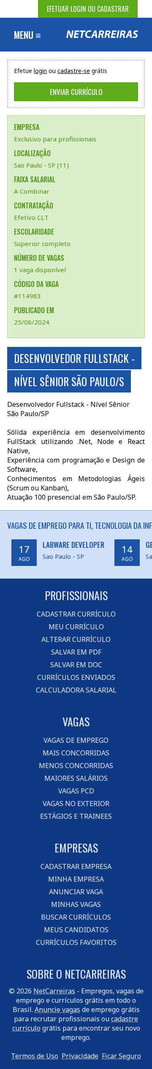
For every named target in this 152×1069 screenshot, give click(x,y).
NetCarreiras (54, 991)
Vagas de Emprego (76, 740)
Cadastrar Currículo (76, 614)
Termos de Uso (34, 1056)
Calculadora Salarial (76, 690)
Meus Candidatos (76, 929)
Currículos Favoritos (76, 942)
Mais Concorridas (76, 753)
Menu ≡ (27, 34)
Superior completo (42, 243)
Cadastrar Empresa (76, 866)
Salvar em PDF (76, 652)
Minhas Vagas (76, 904)
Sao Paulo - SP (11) (41, 165)
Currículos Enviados (76, 677)
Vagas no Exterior (76, 803)
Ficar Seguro (121, 1056)
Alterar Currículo (76, 639)
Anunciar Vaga (76, 891)
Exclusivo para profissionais (55, 139)
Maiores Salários (76, 778)
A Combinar (31, 191)
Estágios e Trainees (76, 816)
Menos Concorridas (76, 765)
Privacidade (80, 1056)
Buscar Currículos (76, 917)
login (40, 71)
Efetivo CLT (31, 217)
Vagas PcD (76, 791)
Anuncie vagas (57, 1009)
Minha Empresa (76, 879)
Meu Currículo (76, 626)
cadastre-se (73, 71)
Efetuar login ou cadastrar (88, 9)
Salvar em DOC (76, 664)
